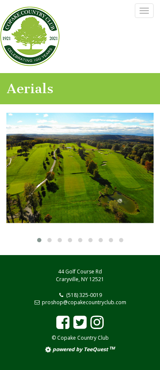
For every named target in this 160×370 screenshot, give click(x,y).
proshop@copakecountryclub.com (84, 302)
